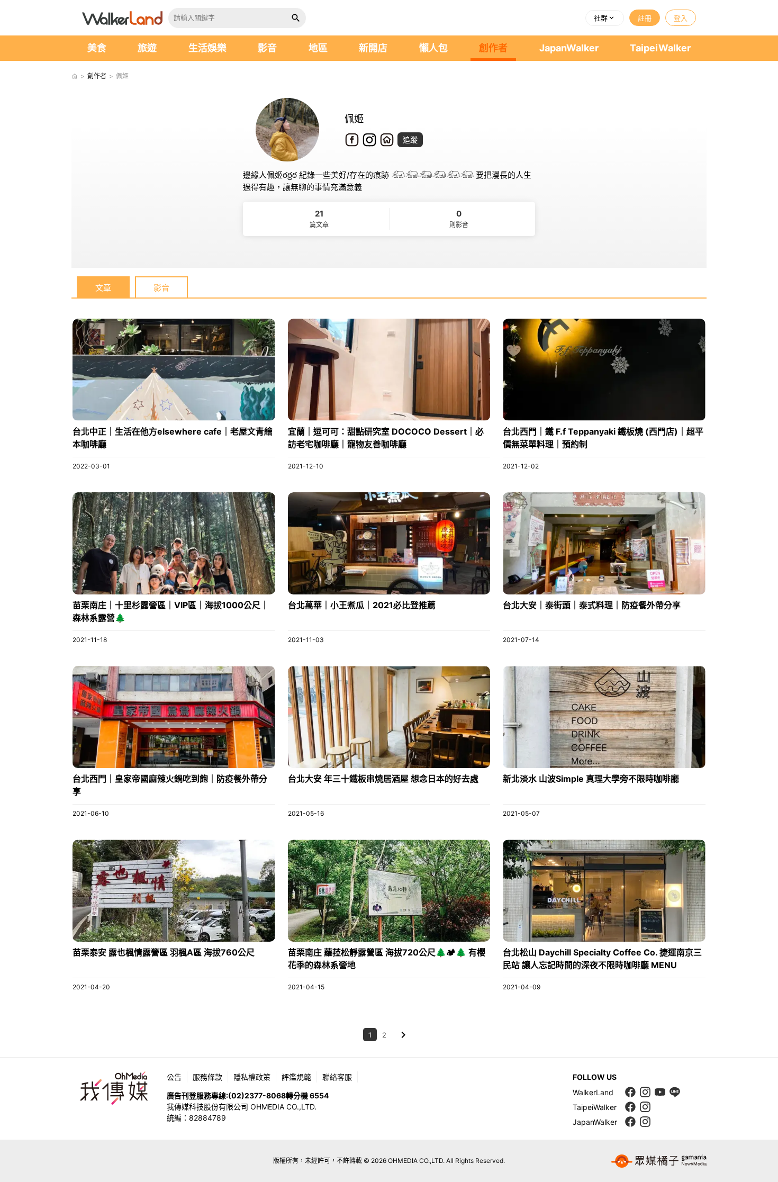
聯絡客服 (337, 1076)
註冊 (645, 18)
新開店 (373, 47)
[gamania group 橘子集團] (659, 1160)
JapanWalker (569, 47)
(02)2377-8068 (257, 1095)
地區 (318, 47)
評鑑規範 (296, 1076)
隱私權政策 (251, 1076)
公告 (174, 1076)
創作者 (493, 47)
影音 (267, 47)
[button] (604, 18)
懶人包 (433, 47)
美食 (96, 47)
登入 (680, 18)
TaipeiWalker (660, 47)
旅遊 (147, 47)
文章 (103, 288)
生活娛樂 (207, 47)
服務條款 (207, 1076)
